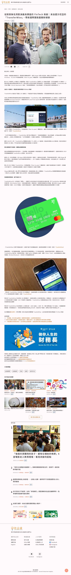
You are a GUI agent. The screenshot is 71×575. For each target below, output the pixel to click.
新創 (21, 371)
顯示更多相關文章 (35, 417)
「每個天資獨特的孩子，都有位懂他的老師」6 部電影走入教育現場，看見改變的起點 (36, 455)
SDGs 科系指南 (40, 544)
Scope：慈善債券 (51, 392)
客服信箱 (51, 540)
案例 (13, 20)
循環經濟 (27, 484)
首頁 (5, 9)
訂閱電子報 (52, 547)
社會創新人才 (39, 542)
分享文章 (6, 66)
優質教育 (21, 460)
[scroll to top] (66, 570)
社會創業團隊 (39, 540)
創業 (26, 371)
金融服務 (7, 371)
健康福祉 (21, 472)
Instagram (54, 544)
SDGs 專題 (27, 542)
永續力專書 (27, 544)
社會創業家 (12, 390)
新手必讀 (26, 540)
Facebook (54, 542)
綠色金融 (20, 9)
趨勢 (12, 394)
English (13, 544)
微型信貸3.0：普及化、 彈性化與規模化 (13, 392)
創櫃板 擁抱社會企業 (30, 392)
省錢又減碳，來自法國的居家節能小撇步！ (27, 503)
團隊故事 (13, 540)
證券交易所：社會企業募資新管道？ (55, 410)
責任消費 (21, 506)
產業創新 (14, 9)
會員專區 (63, 2)
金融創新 (15, 371)
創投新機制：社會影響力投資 (32, 410)
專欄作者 (13, 542)
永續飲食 (27, 496)
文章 (9, 9)
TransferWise (16, 131)
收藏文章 (25, 66)
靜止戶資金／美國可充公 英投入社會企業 (14, 408)
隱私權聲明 (35, 570)
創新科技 (32, 371)
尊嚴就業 (49, 390)
